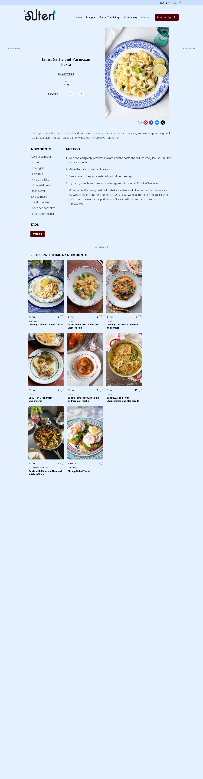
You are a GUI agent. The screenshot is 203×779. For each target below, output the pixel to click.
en (167, 2)
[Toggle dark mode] (175, 3)
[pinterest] (145, 122)
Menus (78, 17)
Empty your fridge (109, 17)
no (162, 2)
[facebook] (151, 122)
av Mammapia (66, 73)
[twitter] (162, 122)
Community (131, 17)
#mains (37, 233)
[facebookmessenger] (157, 122)
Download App (164, 17)
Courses (146, 17)
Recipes (91, 17)
